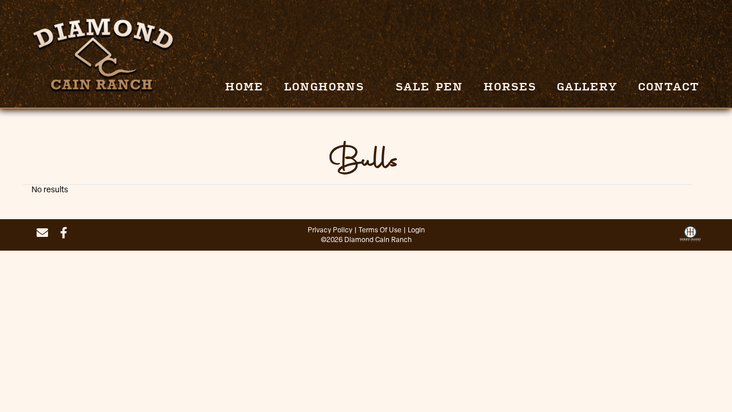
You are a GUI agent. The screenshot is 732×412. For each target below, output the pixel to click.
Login (416, 230)
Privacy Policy (330, 230)
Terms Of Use (380, 230)
